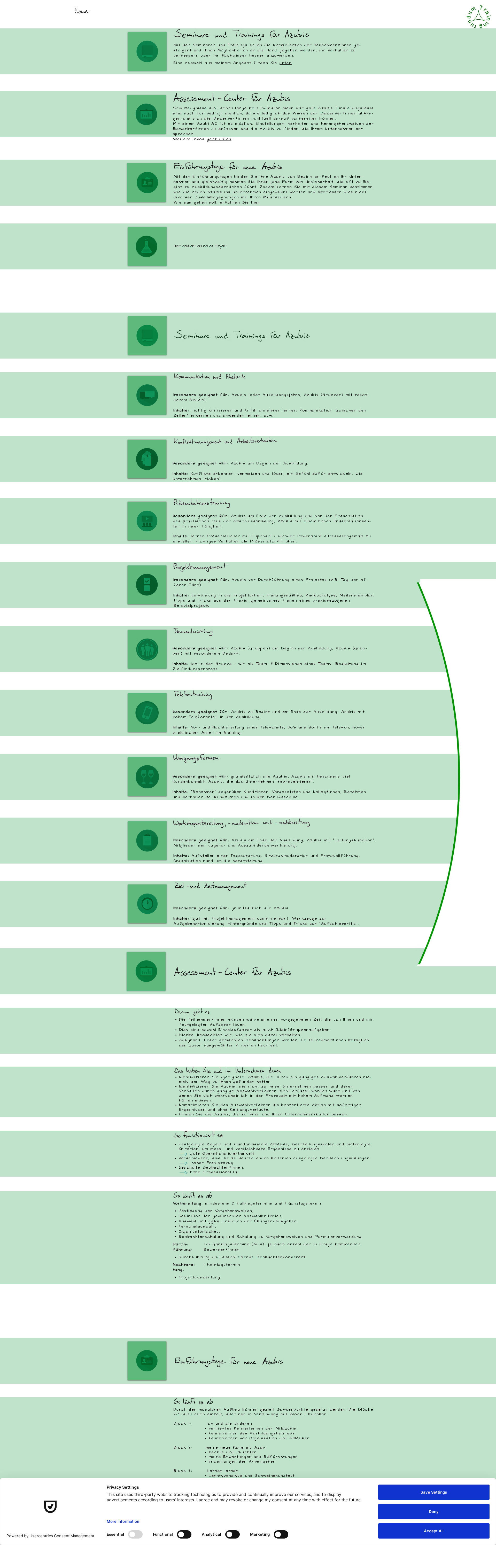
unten (286, 63)
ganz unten (219, 139)
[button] (147, 246)
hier (255, 202)
